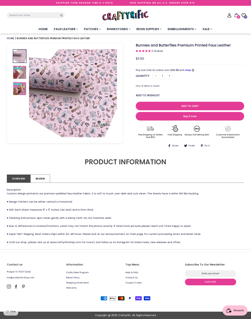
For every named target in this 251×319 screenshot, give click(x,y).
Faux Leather (65, 29)
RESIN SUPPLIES (148, 29)
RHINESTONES (118, 29)
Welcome (71, 288)
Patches (91, 29)
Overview (18, 178)
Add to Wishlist (148, 95)
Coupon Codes (134, 282)
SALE (206, 29)
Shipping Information (77, 282)
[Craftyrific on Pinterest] (23, 286)
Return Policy (73, 277)
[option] (73, 93)
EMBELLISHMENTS (181, 29)
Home (43, 29)
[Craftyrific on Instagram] (9, 286)
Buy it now (190, 116)
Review (40, 178)
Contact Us (132, 277)
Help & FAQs (132, 272)
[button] (143, 51)
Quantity (142, 76)
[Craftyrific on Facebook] (16, 286)
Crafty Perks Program (77, 272)
